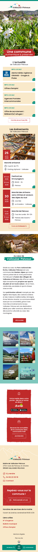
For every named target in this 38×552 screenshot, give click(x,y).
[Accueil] (19, 5)
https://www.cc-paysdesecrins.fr (27, 372)
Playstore (15, 410)
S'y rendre (10, 473)
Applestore (23, 410)
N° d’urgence (8, 520)
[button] (19, 243)
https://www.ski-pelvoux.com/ (10, 338)
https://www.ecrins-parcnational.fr (27, 355)
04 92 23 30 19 (12, 477)
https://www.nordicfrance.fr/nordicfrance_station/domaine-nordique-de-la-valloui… (27, 338)
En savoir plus (19, 74)
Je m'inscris (19, 436)
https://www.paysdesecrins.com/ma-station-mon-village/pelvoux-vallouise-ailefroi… (10, 372)
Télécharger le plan (20, 500)
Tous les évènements (19, 226)
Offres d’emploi (9, 527)
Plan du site (19, 538)
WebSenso (19, 542)
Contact (10, 480)
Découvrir (19, 320)
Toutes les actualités (19, 120)
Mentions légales (19, 534)
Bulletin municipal (10, 524)
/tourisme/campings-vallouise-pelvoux (10, 355)
